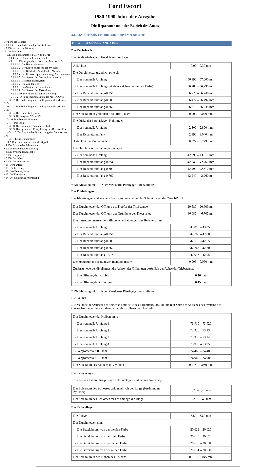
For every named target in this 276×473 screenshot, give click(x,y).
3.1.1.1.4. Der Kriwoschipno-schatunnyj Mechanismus (40, 74)
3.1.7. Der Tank (15, 122)
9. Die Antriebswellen (17, 161)
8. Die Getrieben (14, 158)
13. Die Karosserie (15, 174)
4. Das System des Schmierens (22, 145)
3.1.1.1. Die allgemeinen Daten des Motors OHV (37, 61)
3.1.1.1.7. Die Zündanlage (25, 83)
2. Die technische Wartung (20, 48)
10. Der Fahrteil (14, 164)
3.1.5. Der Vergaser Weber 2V (25, 116)
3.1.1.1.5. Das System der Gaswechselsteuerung (36, 77)
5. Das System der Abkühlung (22, 148)
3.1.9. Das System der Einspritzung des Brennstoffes (37, 129)
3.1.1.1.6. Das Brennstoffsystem (28, 80)
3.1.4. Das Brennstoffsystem (24, 112)
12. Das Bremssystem (17, 171)
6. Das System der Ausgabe (20, 151)
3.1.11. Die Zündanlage (22, 138)
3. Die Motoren (13, 51)
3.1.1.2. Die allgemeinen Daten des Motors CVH (37, 96)
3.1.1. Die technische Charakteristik (28, 57)
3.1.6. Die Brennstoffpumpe (22, 119)
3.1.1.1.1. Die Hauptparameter (27, 64)
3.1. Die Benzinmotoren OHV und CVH (28, 54)
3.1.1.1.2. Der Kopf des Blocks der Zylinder (34, 67)
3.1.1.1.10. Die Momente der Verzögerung (34, 93)
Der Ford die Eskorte (15, 41)
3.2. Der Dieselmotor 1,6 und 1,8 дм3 (27, 142)
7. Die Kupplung (15, 155)
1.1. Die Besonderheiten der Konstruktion (28, 45)
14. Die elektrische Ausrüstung (22, 177)
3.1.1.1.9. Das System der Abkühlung (31, 90)
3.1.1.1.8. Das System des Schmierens (31, 87)
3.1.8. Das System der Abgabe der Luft (30, 125)
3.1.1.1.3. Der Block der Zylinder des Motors (35, 70)
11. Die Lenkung (15, 167)
